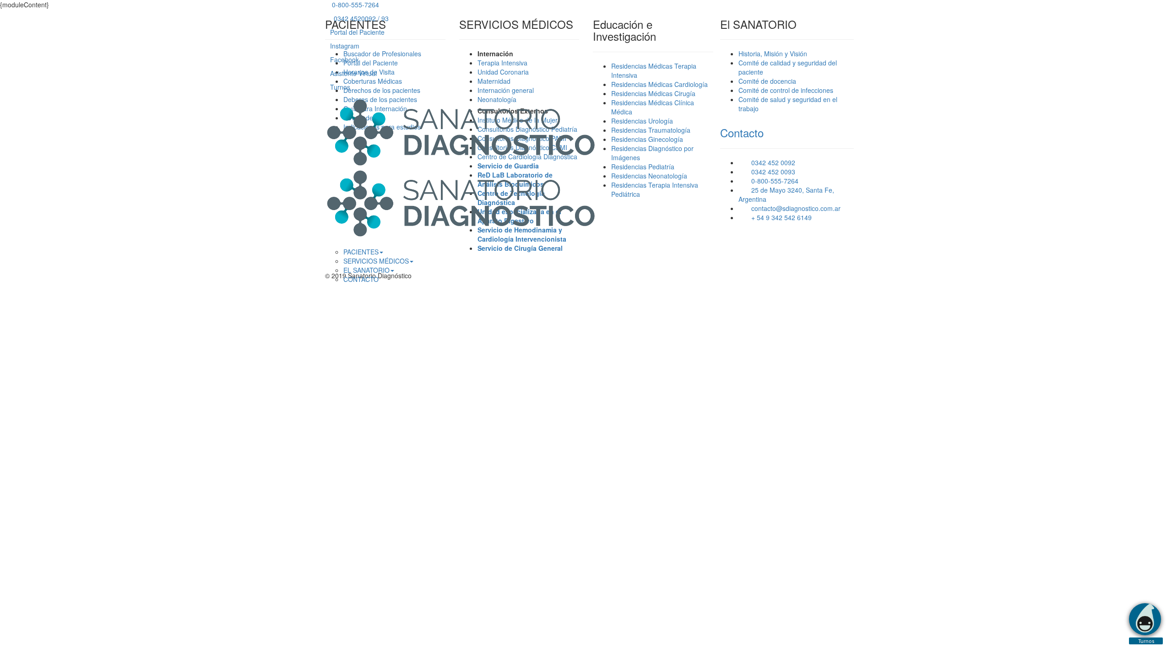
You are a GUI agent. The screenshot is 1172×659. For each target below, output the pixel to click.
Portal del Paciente (357, 32)
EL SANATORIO (366, 270)
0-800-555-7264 (354, 4)
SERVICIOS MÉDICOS (376, 260)
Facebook (344, 59)
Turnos (340, 87)
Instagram (344, 45)
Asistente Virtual (353, 73)
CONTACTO (361, 279)
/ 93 (383, 18)
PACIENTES (361, 251)
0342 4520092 (354, 18)
